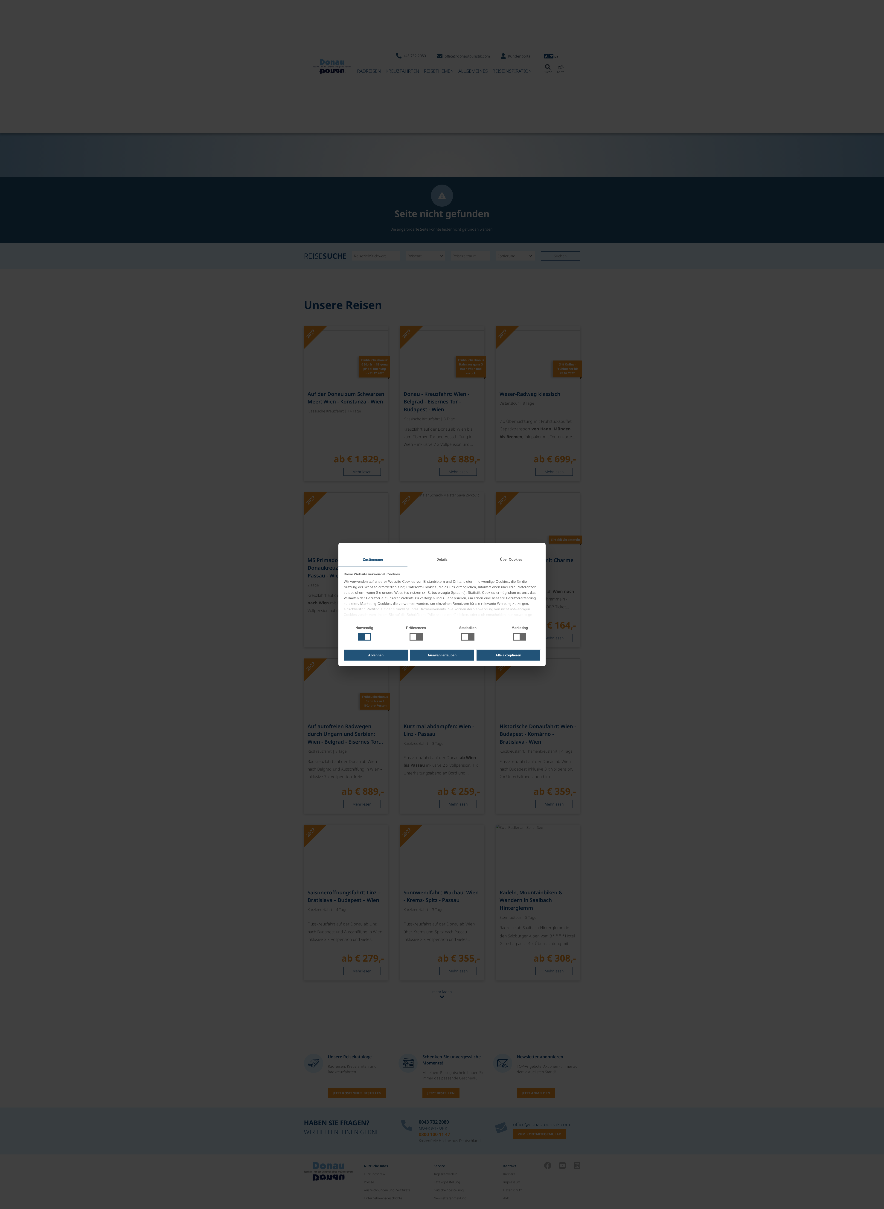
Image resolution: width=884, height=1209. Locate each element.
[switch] (416, 637)
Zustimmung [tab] (373, 559)
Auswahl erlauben (442, 655)
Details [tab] (442, 559)
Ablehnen (376, 655)
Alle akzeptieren (508, 655)
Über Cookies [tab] (511, 559)
